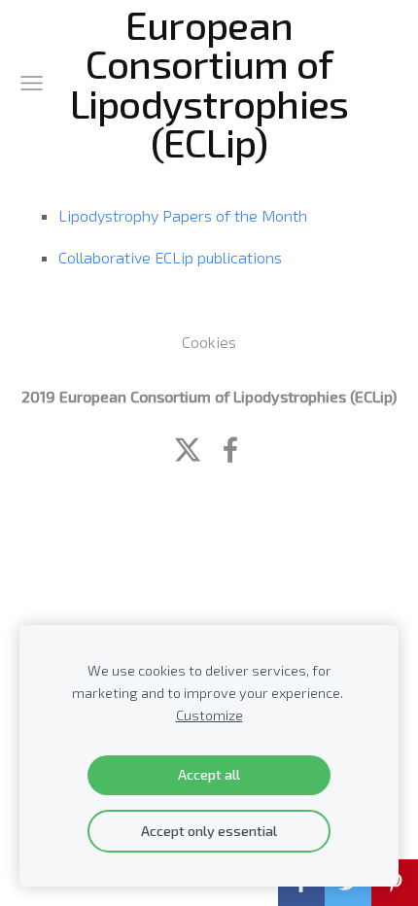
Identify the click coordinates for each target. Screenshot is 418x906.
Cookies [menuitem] (209, 341)
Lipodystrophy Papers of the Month (182, 215)
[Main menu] (31, 83)
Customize (209, 715)
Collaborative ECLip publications (170, 257)
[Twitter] (187, 450)
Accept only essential (209, 830)
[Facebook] (230, 450)
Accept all (209, 774)
